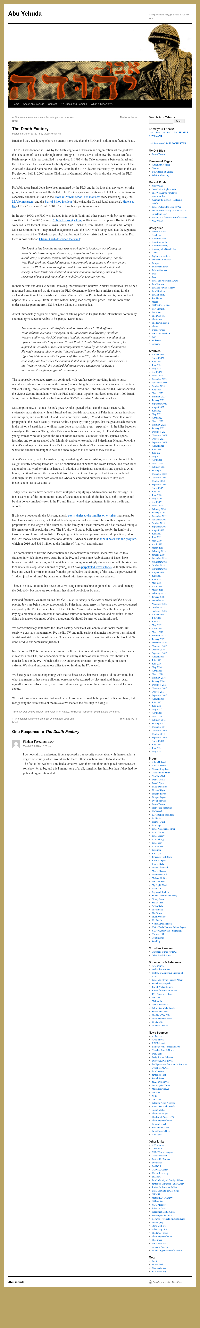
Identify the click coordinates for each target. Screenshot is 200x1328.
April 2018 (157, 586)
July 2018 (156, 575)
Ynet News (157, 1134)
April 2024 (157, 371)
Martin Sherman (159, 870)
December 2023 (159, 378)
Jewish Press (158, 1078)
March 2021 (157, 463)
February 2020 (159, 508)
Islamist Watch (158, 821)
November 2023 (159, 382)
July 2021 (156, 449)
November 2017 (159, 603)
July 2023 (156, 389)
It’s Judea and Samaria (74, 104)
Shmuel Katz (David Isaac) (164, 895)
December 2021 (159, 431)
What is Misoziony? (102, 104)
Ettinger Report (159, 797)
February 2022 (159, 424)
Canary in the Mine (161, 772)
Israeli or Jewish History (163, 287)
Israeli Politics (158, 291)
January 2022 (158, 428)
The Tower (157, 913)
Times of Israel (159, 1123)
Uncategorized (158, 329)
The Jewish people (160, 322)
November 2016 (159, 646)
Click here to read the (167, 143)
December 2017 (159, 600)
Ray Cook (156, 888)
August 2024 (158, 357)
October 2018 (158, 565)
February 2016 (159, 677)
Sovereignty (157, 1222)
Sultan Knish (158, 906)
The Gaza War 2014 (161, 1014)
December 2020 (159, 473)
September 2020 (159, 484)
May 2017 (157, 624)
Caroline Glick (158, 776)
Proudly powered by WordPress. (168, 1281)
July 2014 (156, 744)
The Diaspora (158, 315)
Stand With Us (159, 1225)
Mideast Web (158, 1000)
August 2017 (158, 614)
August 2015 (158, 698)
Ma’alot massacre (22, 201)
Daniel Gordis (158, 779)
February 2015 (159, 719)
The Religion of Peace (162, 1018)
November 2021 (159, 435)
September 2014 (159, 737)
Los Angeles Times (161, 1085)
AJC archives (158, 965)
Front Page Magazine (162, 807)
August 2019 (158, 530)
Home (15, 104)
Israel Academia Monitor (163, 828)
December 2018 (159, 558)
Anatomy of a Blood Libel (164, 248)
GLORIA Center (160, 1169)
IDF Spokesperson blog (163, 814)
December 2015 (159, 684)
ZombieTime (158, 937)
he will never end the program (117, 539)
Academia (156, 234)
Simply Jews (158, 898)
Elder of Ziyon (158, 790)
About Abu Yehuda (33, 104)
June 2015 (157, 705)
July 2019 (156, 533)
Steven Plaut (157, 902)
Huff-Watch (157, 811)
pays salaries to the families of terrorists (92, 515)
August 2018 (158, 572)
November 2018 (159, 561)
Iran (154, 273)
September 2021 (159, 442)
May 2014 (157, 751)
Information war (159, 270)
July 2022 (156, 410)
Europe (155, 263)
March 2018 (157, 589)
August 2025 (158, 354)
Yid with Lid (158, 934)
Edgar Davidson (159, 786)
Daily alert (157, 1053)
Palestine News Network (163, 1102)
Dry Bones (157, 1162)
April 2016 (157, 670)
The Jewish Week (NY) (163, 1116)
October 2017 (158, 607)
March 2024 (157, 375)
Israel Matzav (158, 835)
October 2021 (158, 438)
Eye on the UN (159, 800)
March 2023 (157, 393)
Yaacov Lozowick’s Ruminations (167, 930)
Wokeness (156, 340)
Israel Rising (158, 839)
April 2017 (157, 628)
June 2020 (157, 494)
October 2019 (158, 523)
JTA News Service (160, 1081)
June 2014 (157, 747)
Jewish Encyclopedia (161, 983)
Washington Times (160, 1127)
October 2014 (158, 733)
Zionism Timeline (160, 1025)
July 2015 (156, 702)
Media (155, 301)
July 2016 (156, 660)
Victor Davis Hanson (162, 923)
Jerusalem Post (159, 1074)
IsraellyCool (157, 846)
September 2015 (159, 695)
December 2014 (159, 726)
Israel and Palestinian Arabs (53, 711)
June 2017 (157, 621)
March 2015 (157, 716)
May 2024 (157, 368)
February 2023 (159, 396)
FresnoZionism (159, 154)
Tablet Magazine (159, 1229)
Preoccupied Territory (162, 1215)
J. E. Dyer (156, 853)
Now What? (157, 185)
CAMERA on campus (162, 1151)
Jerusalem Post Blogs (162, 856)
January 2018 (158, 596)
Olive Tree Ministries (161, 955)
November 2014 (159, 730)
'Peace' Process (159, 231)
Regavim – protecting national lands (168, 1218)
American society (160, 245)
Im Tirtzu (156, 1176)
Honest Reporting (160, 1173)
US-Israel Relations (161, 333)
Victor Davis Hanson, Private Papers (169, 927)
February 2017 (159, 635)
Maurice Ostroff (159, 874)
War (154, 336)
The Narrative (128, 117)
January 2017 (158, 638)
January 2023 (158, 400)
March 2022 (157, 421)
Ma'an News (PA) (160, 1088)
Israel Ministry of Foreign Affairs (167, 979)
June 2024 (157, 364)
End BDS (156, 1166)
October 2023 (158, 385)
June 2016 (157, 663)
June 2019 (157, 537)
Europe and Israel (160, 266)
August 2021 (158, 445)
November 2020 (159, 477)
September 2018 (159, 568)
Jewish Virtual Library (162, 986)
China (154, 252)
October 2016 (158, 649)
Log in (155, 1260)
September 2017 (159, 610)
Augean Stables (159, 765)
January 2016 (158, 681)
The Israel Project (160, 1113)
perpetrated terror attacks (96, 567)
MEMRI (156, 997)
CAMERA (157, 1148)
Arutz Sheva (157, 1039)
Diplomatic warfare (161, 255)
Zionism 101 (158, 1021)
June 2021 (157, 452)
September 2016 (159, 653)
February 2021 (159, 466)
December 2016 (159, 642)
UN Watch (157, 920)
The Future (157, 319)
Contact (52, 104)
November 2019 (159, 519)
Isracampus (157, 825)
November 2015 (159, 688)
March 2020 (157, 505)
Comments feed (159, 1267)
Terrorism (88, 711)
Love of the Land (160, 867)
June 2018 (157, 579)
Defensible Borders (161, 969)
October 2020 (158, 480)
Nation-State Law (160, 1004)
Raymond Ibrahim (160, 891)
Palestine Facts (159, 1208)
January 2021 (158, 470)
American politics (160, 241)
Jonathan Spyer (159, 860)
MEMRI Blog (158, 881)
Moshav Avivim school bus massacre (77, 197)
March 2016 (157, 674)
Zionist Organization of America (167, 1250)
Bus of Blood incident (58, 201)
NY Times (157, 1099)
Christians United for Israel (164, 951)
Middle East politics (161, 305)
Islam (154, 277)
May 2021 (157, 456)
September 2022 (159, 403)
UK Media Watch (160, 1243)
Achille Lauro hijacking (67, 220)
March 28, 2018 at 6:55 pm (37, 746)
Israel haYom (158, 1071)
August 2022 (158, 407)
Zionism (156, 343)
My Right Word (159, 884)
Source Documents (161, 1011)
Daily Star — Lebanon (162, 1057)
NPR (154, 1095)
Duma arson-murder (161, 259)
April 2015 (157, 712)
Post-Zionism (158, 308)
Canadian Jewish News (163, 1050)
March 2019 (157, 547)
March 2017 (157, 631)
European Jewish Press (162, 1060)
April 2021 (157, 459)
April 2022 (157, 417)
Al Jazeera (157, 1036)
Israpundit (156, 849)
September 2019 (159, 526)
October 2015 (158, 691)
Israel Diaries (158, 832)
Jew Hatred (75, 711)
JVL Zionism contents (162, 993)
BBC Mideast (158, 1043)
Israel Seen (157, 842)
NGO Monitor (158, 1204)
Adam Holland (159, 761)
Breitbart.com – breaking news (166, 1046)
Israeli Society (158, 294)
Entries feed (157, 1264)
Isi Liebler (156, 818)
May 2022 (157, 414)
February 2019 (159, 551)
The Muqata (157, 909)
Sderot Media (158, 1109)
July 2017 (156, 617)
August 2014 (158, 740)
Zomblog (156, 941)
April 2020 (157, 501)
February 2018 (159, 593)
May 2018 (157, 582)
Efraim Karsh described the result (59, 239)
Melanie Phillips (159, 877)
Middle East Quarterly (162, 1197)
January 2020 (158, 512)
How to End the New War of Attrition (169, 217)
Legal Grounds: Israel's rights (165, 1190)
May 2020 (157, 498)
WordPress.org (159, 1271)
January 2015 (158, 723)
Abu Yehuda (25, 13)
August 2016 (158, 656)
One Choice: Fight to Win (164, 189)
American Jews (159, 238)
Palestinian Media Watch (163, 1007)
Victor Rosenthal (52, 133)
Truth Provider (158, 916)
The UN (156, 326)
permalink (114, 711)
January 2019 (158, 554)
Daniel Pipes (158, 783)
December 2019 (159, 515)
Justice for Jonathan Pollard (165, 990)
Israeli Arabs (158, 284)
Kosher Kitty (158, 863)
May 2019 (157, 540)
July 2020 (156, 491)
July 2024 (156, 361)
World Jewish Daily (161, 1130)
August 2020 (158, 487)
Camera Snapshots (160, 768)
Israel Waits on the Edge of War (166, 206)
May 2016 (157, 667)
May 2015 (157, 709)
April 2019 (157, 544)
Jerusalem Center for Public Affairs (168, 1183)
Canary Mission (159, 1155)
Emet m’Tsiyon (159, 793)
